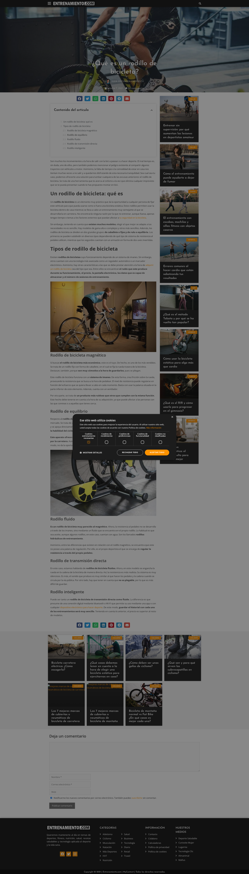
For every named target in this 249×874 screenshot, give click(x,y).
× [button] (172, 417)
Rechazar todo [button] (130, 452)
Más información (153, 428)
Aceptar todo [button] (157, 452)
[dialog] (124, 437)
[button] (91, 452)
